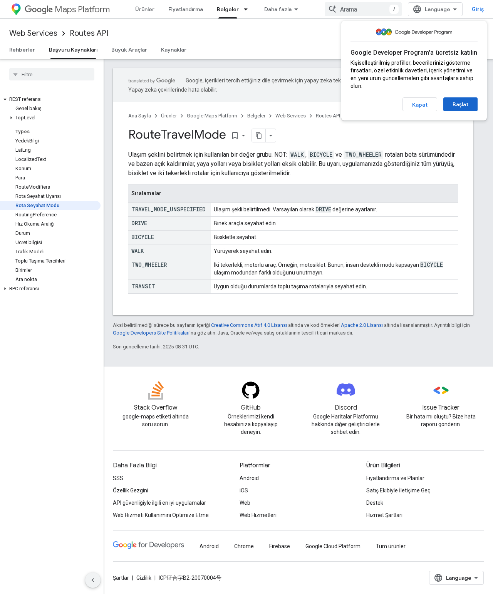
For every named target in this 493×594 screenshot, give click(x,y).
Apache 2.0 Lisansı (362, 325)
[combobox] (363, 9)
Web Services (33, 33)
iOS (244, 490)
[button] (50, 99)
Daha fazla (278, 9)
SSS (118, 478)
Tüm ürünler (391, 546)
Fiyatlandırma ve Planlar (395, 478)
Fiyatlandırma (185, 9)
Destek (374, 503)
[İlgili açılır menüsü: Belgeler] (248, 9)
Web (245, 503)
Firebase (279, 546)
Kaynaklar (173, 49)
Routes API (89, 33)
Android (249, 478)
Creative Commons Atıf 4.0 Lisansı (249, 325)
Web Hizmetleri (258, 515)
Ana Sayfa (139, 116)
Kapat (420, 104)
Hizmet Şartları (384, 515)
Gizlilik (143, 578)
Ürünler (144, 9)
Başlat (460, 104)
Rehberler (22, 49)
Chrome (244, 546)
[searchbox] (51, 74)
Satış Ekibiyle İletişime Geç (398, 490)
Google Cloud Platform (333, 546)
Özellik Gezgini (130, 490)
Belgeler (228, 9)
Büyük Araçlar (129, 49)
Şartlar (121, 578)
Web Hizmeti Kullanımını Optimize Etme (161, 515)
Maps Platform (82, 9)
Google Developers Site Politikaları (151, 333)
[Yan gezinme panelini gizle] (93, 580)
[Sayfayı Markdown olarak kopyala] (259, 135)
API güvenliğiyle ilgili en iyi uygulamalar (159, 503)
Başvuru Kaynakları (73, 49)
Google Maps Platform (212, 116)
